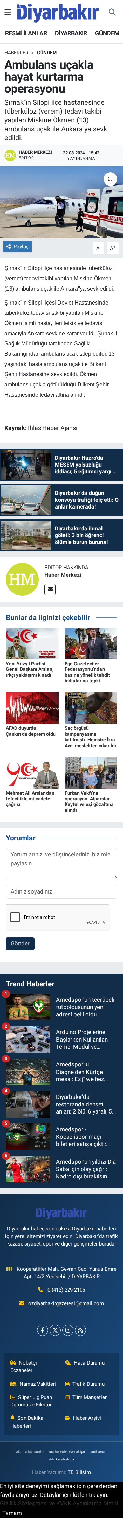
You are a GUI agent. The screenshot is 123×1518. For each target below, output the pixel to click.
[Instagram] (67, 1330)
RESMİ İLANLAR (26, 33)
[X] (55, 1330)
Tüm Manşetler (89, 1397)
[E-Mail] (50, 589)
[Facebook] (42, 1330)
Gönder (20, 943)
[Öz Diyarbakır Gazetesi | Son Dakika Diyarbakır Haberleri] (58, 11)
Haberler (16, 52)
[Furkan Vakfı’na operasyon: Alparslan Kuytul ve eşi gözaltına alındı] (91, 772)
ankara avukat (34, 1452)
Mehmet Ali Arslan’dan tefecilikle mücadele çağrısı (30, 798)
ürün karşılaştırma (61, 1459)
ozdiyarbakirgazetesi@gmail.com (66, 1303)
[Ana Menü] (7, 12)
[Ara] (112, 12)
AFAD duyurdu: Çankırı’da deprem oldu (31, 731)
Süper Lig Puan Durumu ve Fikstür (31, 1401)
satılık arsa (97, 1452)
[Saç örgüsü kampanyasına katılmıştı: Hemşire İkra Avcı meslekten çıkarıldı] (91, 707)
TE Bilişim (79, 1472)
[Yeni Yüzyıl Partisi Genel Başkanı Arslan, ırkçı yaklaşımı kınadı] (32, 642)
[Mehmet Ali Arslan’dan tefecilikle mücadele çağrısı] (32, 772)
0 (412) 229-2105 (66, 1290)
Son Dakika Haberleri (27, 1422)
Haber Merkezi (62, 575)
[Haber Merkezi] (22, 579)
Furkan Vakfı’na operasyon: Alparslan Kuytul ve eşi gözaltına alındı (89, 801)
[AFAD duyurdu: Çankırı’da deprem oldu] (32, 707)
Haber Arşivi (87, 1418)
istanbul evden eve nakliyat (67, 1452)
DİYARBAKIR (71, 33)
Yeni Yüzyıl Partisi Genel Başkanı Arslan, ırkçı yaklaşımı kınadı (29, 669)
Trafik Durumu (88, 1384)
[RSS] (80, 1330)
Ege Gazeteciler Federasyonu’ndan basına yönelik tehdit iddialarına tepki (87, 672)
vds (18, 1452)
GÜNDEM (107, 33)
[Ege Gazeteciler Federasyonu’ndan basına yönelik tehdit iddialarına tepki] (91, 642)
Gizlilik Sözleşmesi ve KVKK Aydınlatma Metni (59, 1503)
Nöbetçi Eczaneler (23, 1366)
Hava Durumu (89, 1363)
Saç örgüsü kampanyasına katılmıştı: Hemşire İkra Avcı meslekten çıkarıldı (90, 736)
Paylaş (21, 247)
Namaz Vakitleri (37, 1384)
